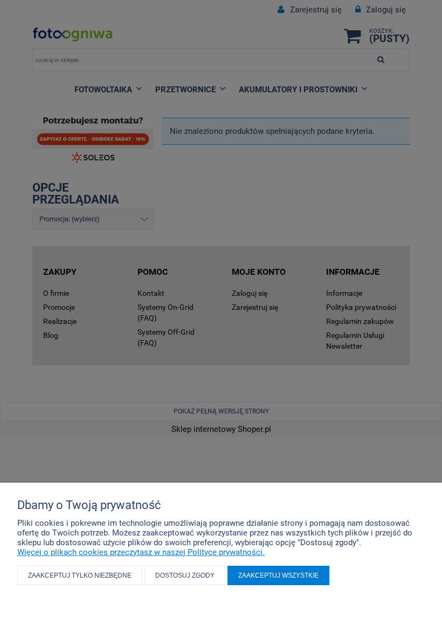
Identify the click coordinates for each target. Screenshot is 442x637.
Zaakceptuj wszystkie (278, 575)
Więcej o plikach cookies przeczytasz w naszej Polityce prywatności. (141, 552)
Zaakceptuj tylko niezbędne (80, 575)
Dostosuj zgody (185, 575)
